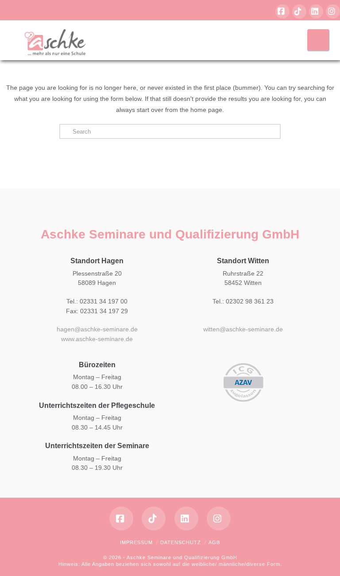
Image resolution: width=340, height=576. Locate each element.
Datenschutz (180, 542)
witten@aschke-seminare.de (243, 329)
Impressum (136, 542)
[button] (318, 39)
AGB (214, 542)
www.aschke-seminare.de (97, 338)
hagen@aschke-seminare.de (97, 329)
